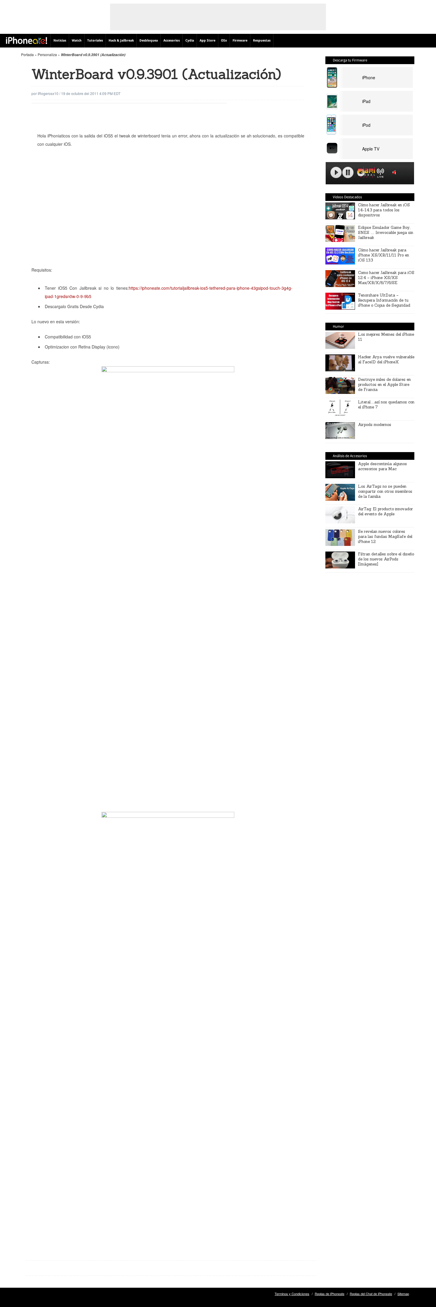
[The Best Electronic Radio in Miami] (365, 173)
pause (348, 172)
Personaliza (47, 54)
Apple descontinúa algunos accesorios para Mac (382, 466)
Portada (27, 54)
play (336, 172)
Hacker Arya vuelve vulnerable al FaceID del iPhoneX (386, 359)
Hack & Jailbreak (121, 40)
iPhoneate (26, 40)
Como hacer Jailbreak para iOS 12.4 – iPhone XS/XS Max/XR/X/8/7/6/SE (386, 277)
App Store (207, 40)
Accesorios (171, 40)
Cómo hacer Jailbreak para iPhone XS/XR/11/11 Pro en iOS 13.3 (383, 255)
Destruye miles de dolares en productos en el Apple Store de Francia (384, 384)
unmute (395, 172)
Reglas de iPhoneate (329, 1293)
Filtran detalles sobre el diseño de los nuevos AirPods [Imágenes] (386, 559)
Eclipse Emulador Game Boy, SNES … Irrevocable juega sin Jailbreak (385, 232)
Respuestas (261, 40)
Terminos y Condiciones (292, 1293)
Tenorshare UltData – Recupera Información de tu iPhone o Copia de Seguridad (384, 300)
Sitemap (403, 1293)
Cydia (189, 40)
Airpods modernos (374, 424)
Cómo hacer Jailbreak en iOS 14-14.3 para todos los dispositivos (384, 210)
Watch (77, 40)
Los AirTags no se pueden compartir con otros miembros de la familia (385, 491)
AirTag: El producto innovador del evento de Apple (385, 511)
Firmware (240, 40)
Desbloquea (148, 40)
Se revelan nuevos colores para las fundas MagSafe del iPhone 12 (385, 536)
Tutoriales (95, 40)
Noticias (59, 40)
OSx (224, 40)
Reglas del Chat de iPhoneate (371, 1293)
